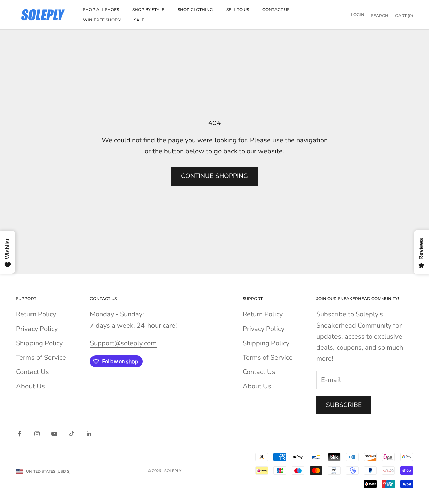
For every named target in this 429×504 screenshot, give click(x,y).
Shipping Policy (39, 343)
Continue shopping (214, 176)
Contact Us (275, 9)
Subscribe (344, 405)
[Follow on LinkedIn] (89, 433)
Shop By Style (148, 9)
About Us (30, 386)
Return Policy (36, 314)
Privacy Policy (37, 328)
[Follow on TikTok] (71, 433)
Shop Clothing (195, 9)
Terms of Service (41, 357)
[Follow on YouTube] (54, 433)
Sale (139, 19)
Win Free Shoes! (102, 19)
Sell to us (237, 9)
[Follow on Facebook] (19, 433)
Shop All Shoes (101, 9)
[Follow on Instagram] (37, 433)
